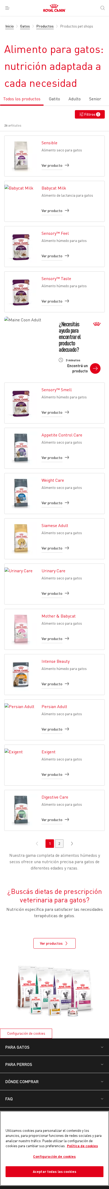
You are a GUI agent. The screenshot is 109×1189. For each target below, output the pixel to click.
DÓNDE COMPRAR (22, 1081)
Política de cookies (82, 1146)
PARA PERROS (18, 1064)
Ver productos (51, 943)
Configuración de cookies (26, 1033)
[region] (54, 1148)
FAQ (9, 1098)
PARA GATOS (17, 1047)
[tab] (22, 101)
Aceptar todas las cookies (54, 1171)
